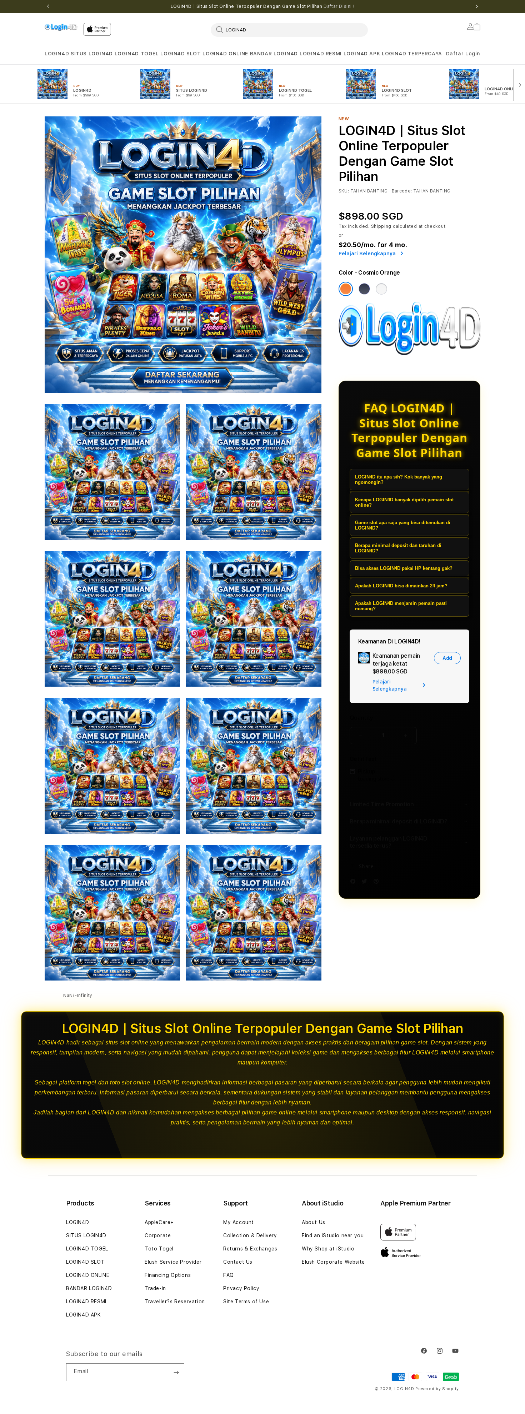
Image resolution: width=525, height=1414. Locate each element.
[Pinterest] (378, 882)
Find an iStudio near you (333, 1235)
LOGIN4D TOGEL (137, 53)
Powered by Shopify (437, 1389)
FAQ (228, 1275)
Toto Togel (159, 1249)
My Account (238, 1222)
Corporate (158, 1235)
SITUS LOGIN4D (92, 53)
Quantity (361, 717)
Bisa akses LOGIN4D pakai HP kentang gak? (403, 568)
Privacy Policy (241, 1288)
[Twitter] (366, 882)
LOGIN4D (57, 53)
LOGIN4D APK (362, 53)
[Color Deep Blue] (364, 289)
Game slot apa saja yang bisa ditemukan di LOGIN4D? (402, 525)
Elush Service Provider (173, 1262)
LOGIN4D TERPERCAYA (412, 53)
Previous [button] (48, 6)
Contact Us (237, 1262)
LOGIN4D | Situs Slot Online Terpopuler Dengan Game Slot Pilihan (262, 6)
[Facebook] (355, 882)
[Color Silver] (381, 289)
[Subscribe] (176, 1372)
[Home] (61, 27)
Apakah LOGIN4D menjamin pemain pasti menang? (401, 606)
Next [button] (476, 6)
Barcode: (402, 191)
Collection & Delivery (250, 1235)
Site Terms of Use (246, 1301)
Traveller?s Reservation (175, 1301)
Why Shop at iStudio (328, 1249)
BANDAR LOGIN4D (274, 53)
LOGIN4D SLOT (180, 53)
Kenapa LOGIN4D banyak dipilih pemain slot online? (404, 502)
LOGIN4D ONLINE (225, 53)
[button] (57, 54)
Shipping (381, 226)
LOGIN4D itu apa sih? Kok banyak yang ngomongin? (398, 479)
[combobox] (289, 29)
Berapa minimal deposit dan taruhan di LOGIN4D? (398, 548)
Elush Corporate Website (333, 1262)
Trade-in (155, 1288)
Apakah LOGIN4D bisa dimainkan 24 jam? (401, 585)
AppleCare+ (159, 1222)
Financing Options (168, 1275)
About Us (313, 1222)
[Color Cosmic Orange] (346, 289)
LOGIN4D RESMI (321, 53)
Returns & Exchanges (250, 1249)
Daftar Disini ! (339, 6)
